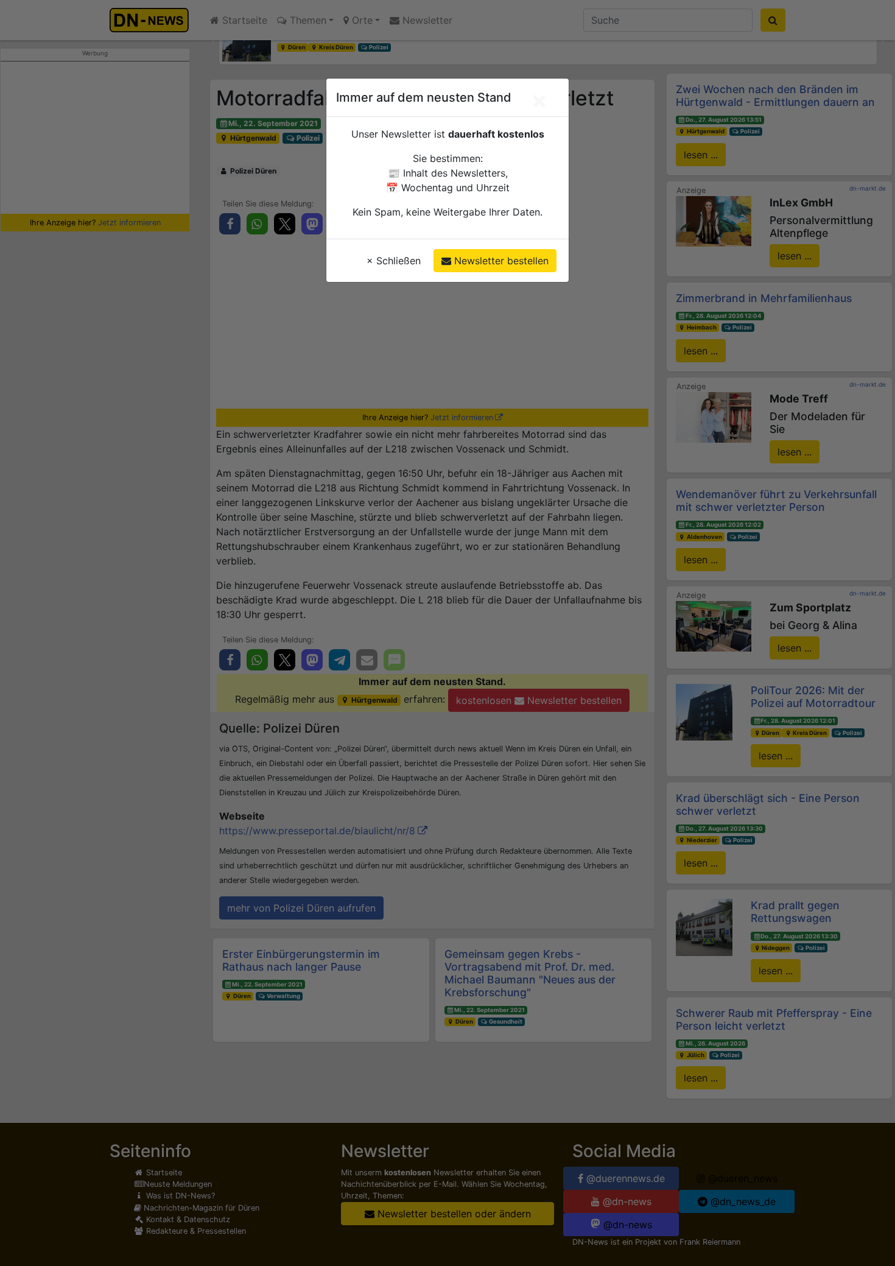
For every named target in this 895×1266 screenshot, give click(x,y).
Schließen (394, 261)
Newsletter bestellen (500, 261)
